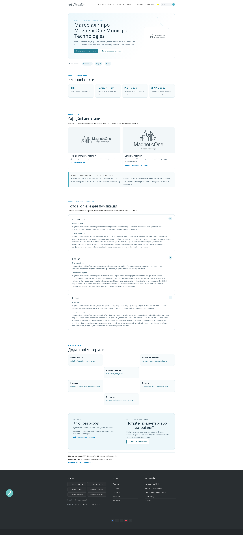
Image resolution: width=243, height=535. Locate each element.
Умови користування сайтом (155, 492)
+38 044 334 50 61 (96, 494)
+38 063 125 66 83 (96, 489)
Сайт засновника (80, 437)
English (98, 64)
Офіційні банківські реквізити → (81, 462)
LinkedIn (92, 437)
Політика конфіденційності (155, 488)
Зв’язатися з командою (138, 442)
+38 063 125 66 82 (77, 489)
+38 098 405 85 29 (96, 484)
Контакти (116, 497)
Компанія (116, 501)
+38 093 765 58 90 (77, 494)
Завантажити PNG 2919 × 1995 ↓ (137, 165)
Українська (87, 64)
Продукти (116, 492)
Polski (108, 64)
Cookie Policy (149, 497)
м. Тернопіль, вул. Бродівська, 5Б (87, 504)
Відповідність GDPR (152, 484)
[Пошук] (173, 4)
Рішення (116, 484)
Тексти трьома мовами (111, 51)
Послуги (116, 488)
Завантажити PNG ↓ (78, 163)
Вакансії (148, 501)
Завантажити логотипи (86, 51)
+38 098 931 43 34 (77, 484)
